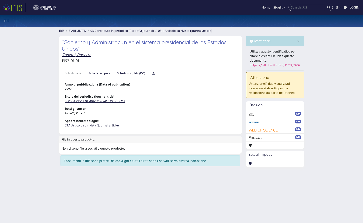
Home (266, 7)
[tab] (153, 73)
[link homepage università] (44, 7)
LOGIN (354, 7)
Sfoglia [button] (278, 7)
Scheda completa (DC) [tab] (131, 73)
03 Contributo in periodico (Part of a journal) (122, 31)
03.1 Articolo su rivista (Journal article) (185, 31)
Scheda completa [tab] (99, 73)
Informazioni (262, 41)
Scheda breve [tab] (73, 73)
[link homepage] (13, 7)
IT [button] (337, 7)
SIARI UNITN (77, 31)
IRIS (61, 31)
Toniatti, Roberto (76, 54)
